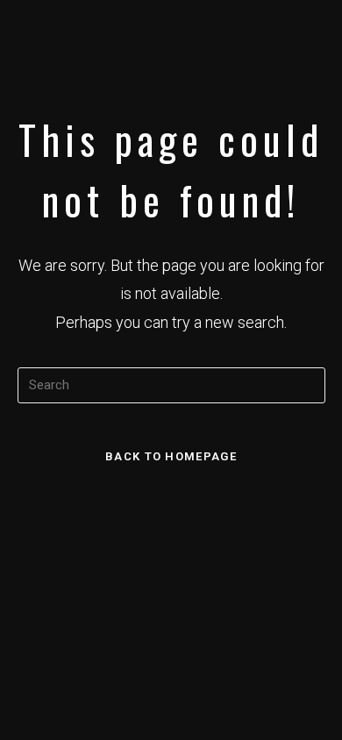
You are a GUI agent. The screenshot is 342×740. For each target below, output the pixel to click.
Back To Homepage (171, 456)
